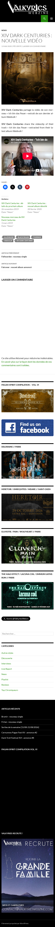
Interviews (6, 663)
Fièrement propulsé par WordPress (14, 923)
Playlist (4, 679)
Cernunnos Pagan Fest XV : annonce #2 (19, 732)
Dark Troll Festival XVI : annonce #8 (17, 738)
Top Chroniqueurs (9, 690)
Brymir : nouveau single (12, 716)
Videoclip (8, 241)
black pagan (23, 237)
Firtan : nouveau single (11, 722)
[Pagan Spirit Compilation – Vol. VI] (27, 400)
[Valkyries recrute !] (27, 875)
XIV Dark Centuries (24, 241)
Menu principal (51, 18)
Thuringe (37, 237)
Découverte (6, 658)
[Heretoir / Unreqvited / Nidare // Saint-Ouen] (27, 507)
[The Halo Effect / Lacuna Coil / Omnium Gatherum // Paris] (27, 595)
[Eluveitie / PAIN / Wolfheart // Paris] (27, 549)
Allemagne (9, 237)
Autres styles (7, 653)
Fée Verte (17, 46)
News (4, 30)
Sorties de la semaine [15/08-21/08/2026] (20, 727)
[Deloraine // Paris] (27, 464)
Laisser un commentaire (34, 46)
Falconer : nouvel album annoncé (16, 265)
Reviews (5, 684)
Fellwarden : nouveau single (14, 255)
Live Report (6, 669)
